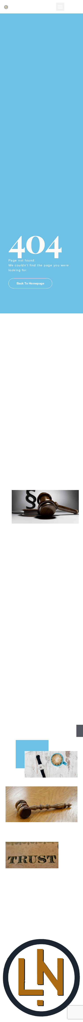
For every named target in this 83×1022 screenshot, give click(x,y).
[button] (60, 7)
